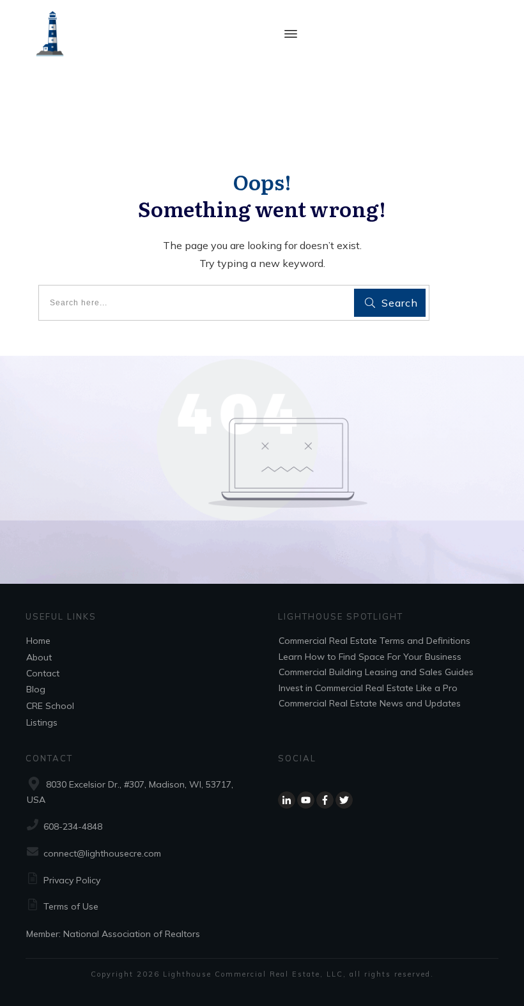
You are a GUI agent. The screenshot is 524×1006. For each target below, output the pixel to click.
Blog (35, 689)
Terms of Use (70, 906)
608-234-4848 (72, 826)
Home (38, 640)
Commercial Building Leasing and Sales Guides (376, 672)
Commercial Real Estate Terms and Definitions (374, 640)
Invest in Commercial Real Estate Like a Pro (368, 688)
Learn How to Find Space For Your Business (370, 656)
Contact (42, 673)
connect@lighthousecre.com (102, 853)
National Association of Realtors (131, 934)
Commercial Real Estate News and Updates (370, 703)
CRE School (50, 706)
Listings (42, 722)
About (39, 657)
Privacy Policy (71, 880)
